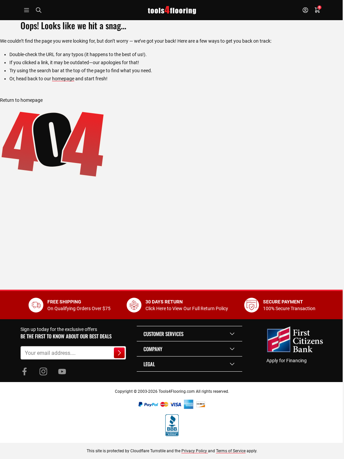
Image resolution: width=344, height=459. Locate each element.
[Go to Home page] (172, 10)
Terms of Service (231, 451)
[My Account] (305, 10)
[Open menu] (26, 10)
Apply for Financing (286, 360)
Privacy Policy (194, 451)
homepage (63, 78)
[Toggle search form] (39, 10)
